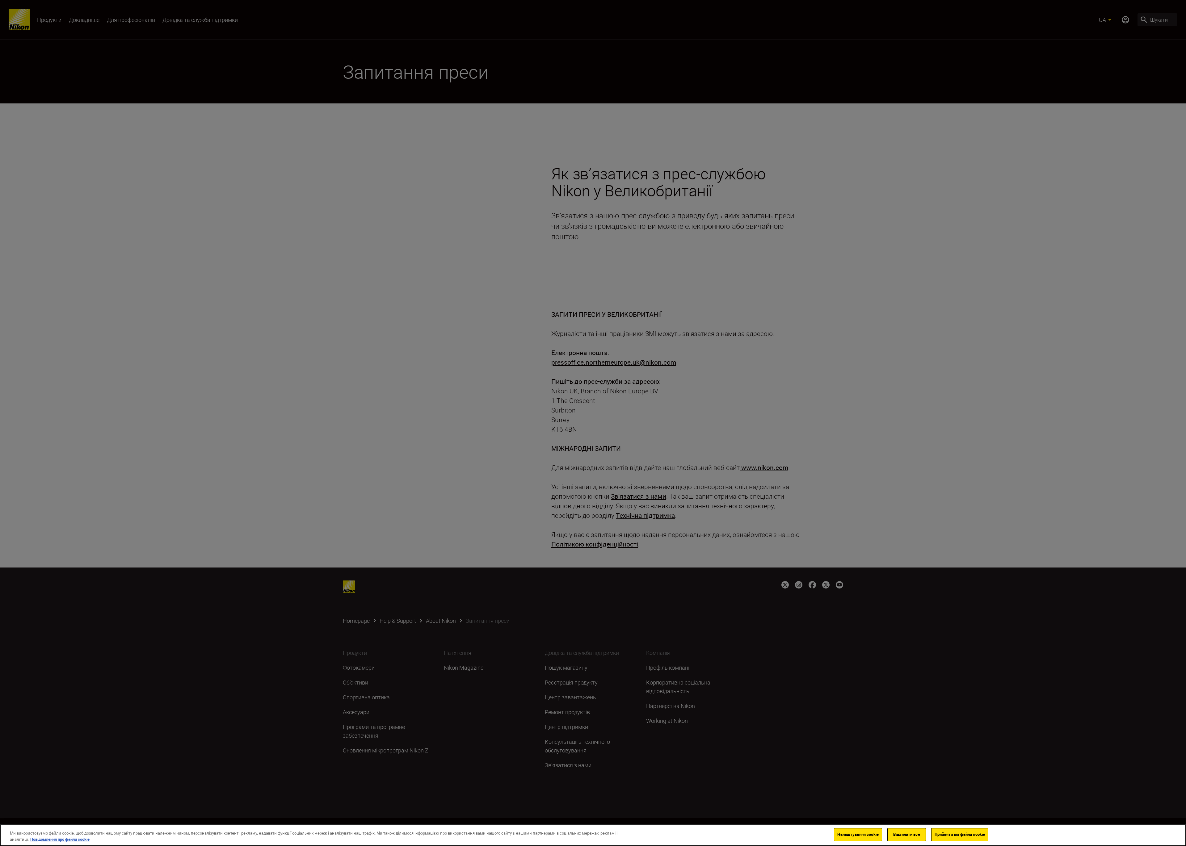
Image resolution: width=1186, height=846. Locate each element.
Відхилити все (906, 834)
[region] (593, 835)
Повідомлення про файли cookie (60, 839)
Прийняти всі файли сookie (960, 834)
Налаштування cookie (857, 834)
